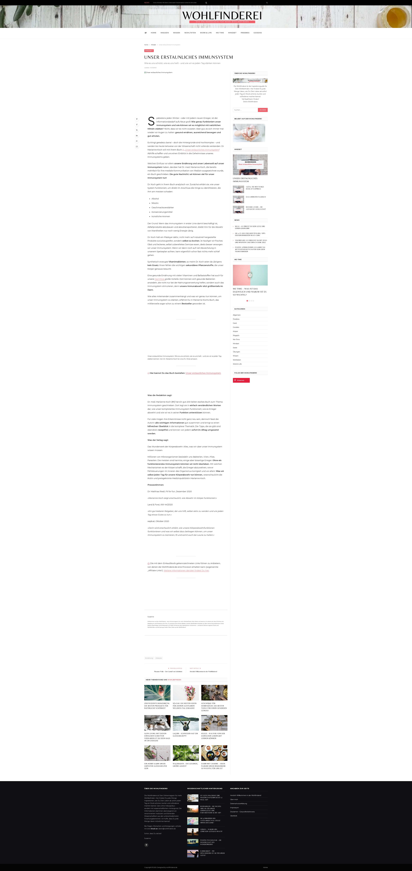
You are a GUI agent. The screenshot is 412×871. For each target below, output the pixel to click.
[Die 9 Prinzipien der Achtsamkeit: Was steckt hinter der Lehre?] (192, 821)
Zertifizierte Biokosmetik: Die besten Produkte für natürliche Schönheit (157, 705)
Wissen (176, 33)
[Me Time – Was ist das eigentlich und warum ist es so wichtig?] (250, 275)
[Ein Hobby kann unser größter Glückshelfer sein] (157, 753)
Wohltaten (190, 33)
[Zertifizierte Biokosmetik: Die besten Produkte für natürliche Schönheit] (157, 692)
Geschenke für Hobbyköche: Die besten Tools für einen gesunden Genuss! (214, 707)
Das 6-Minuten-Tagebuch (256, 197)
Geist (235, 323)
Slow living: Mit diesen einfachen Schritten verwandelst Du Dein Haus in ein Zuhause (157, 737)
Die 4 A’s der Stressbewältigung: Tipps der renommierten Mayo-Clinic (250, 234)
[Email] (137, 146)
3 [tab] (251, 300)
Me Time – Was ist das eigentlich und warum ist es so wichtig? (250, 291)
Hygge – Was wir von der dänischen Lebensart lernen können (213, 735)
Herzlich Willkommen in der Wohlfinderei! (203, 671)
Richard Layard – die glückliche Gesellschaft (256, 208)
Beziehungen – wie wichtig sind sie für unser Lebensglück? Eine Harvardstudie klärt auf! (210, 810)
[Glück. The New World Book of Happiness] (238, 189)
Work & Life (206, 33)
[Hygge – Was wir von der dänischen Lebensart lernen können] (214, 723)
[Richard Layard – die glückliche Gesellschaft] (238, 209)
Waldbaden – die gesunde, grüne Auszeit (185, 765)
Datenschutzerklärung (238, 804)
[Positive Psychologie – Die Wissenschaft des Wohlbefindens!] (192, 842)
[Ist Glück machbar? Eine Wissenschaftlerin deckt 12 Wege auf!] (192, 798)
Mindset (232, 33)
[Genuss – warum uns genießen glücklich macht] (192, 832)
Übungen (236, 352)
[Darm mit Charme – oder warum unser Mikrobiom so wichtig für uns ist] (214, 753)
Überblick (233, 816)
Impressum (234, 808)
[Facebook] (137, 124)
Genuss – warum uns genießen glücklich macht (211, 830)
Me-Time (220, 33)
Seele (235, 348)
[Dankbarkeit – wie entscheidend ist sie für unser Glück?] (192, 853)
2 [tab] (249, 300)
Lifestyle (159, 658)
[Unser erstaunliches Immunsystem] (185, 92)
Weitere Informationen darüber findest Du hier (186, 570)
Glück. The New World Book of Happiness (255, 188)
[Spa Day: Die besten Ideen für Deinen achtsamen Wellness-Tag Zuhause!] (186, 692)
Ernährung (149, 658)
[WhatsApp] (137, 141)
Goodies (258, 33)
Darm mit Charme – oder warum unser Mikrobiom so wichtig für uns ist (213, 766)
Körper (235, 331)
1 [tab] (247, 300)
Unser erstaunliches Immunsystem (202, 150)
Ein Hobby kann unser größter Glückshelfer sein (155, 766)
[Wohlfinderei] (206, 16)
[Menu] (146, 32)
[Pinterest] (137, 119)
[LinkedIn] (137, 135)
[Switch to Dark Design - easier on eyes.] (206, 3)
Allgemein (237, 315)
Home (153, 33)
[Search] (267, 2)
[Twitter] (137, 130)
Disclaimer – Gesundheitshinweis (242, 812)
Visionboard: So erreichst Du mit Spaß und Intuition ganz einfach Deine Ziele (251, 241)
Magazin (165, 33)
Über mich (234, 799)
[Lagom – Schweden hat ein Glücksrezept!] (186, 723)
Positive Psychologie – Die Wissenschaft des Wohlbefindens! (210, 842)
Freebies (245, 33)
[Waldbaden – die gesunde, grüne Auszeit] (186, 753)
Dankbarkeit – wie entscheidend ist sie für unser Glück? (212, 853)
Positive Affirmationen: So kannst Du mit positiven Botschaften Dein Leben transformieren (250, 249)
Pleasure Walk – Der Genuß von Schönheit (168, 671)
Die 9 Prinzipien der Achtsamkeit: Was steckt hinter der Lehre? (210, 820)
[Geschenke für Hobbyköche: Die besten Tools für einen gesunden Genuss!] (214, 692)
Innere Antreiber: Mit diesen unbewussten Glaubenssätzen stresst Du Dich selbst (174, 2)
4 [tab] (253, 300)
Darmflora (160, 279)
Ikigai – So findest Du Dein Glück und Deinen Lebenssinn (250, 227)
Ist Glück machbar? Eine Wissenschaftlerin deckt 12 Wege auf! (211, 798)
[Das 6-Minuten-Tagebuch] (238, 199)
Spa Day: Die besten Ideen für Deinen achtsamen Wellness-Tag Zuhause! (185, 705)
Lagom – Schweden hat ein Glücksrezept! (185, 734)
